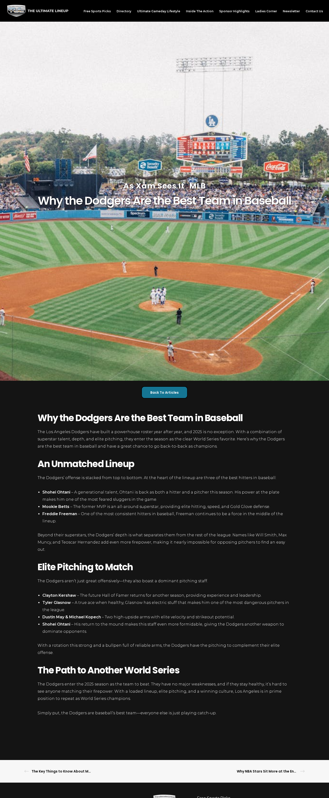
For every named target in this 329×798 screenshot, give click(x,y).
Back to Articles (164, 392)
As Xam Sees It (153, 185)
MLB (197, 185)
